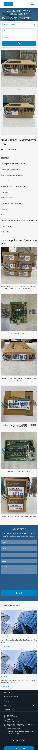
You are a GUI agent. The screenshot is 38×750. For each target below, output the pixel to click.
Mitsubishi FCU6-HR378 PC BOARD (19, 472)
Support (6, 705)
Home (2, 17)
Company (6, 701)
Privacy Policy (16, 728)
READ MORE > (6, 646)
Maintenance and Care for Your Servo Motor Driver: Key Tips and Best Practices (18, 681)
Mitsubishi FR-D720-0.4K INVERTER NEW (16, 18)
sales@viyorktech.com (13, 721)
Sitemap (9, 728)
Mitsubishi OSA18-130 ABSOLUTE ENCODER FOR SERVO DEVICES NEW (19, 426)
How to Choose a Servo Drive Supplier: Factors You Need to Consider (19, 641)
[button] (19, 131)
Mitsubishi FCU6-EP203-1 (19, 333)
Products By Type (8, 692)
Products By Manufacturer (14, 17)
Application (7, 709)
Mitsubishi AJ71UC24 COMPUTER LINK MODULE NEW (19, 379)
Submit (19, 593)
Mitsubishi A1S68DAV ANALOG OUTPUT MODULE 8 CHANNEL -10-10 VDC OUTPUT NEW (19, 287)
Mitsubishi (27, 17)
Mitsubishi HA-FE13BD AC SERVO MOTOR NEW (19, 516)
